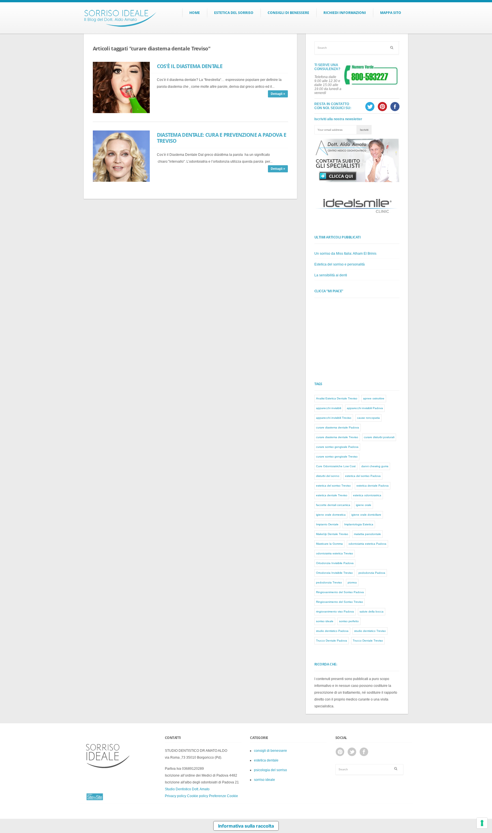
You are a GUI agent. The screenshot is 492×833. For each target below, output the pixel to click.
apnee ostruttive (373, 398)
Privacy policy (175, 796)
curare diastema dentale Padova (337, 427)
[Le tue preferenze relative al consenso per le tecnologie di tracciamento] (482, 823)
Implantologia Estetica (358, 524)
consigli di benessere (270, 751)
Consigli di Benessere (288, 12)
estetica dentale (266, 760)
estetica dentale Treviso (331, 495)
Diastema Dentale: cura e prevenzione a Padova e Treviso (221, 137)
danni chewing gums (374, 466)
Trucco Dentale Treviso (368, 640)
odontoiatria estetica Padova (367, 543)
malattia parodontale (367, 534)
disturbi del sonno (327, 475)
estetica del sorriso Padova (363, 475)
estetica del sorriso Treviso (333, 485)
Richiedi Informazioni (344, 12)
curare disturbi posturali (379, 437)
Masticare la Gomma (329, 543)
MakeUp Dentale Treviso (332, 534)
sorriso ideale (324, 621)
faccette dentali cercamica (333, 505)
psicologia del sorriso (270, 770)
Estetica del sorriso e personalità (339, 264)
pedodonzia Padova (371, 572)
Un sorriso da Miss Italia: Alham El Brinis (345, 254)
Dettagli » (278, 93)
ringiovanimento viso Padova (335, 611)
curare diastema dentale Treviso (337, 437)
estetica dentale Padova (372, 485)
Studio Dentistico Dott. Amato (187, 789)
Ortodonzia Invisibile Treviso (334, 572)
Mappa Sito (390, 12)
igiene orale (363, 505)
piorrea (352, 582)
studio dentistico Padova (332, 630)
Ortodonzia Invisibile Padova (335, 563)
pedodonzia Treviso (329, 582)
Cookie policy (197, 796)
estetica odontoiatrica (367, 495)
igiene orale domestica (331, 514)
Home (194, 12)
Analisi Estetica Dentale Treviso (336, 398)
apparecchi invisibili (328, 408)
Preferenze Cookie (223, 796)
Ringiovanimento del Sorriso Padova (340, 592)
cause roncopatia (368, 417)
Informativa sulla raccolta (246, 826)
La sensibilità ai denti (330, 275)
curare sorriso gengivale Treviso (337, 456)
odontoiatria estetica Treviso (334, 553)
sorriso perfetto (349, 621)
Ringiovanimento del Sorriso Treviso (339, 601)
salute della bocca (372, 611)
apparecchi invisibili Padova (365, 408)
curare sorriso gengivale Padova (337, 446)
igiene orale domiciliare (366, 514)
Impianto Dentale (327, 524)
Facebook (363, 751)
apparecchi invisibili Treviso (333, 417)
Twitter (351, 751)
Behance (340, 751)
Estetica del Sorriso (233, 12)
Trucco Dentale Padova (331, 640)
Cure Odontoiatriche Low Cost (336, 466)
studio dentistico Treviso (370, 630)
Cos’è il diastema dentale (189, 66)
